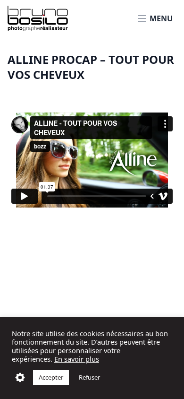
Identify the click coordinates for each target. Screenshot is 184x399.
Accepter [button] (51, 377)
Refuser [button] (89, 377)
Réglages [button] (20, 377)
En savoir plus (76, 359)
